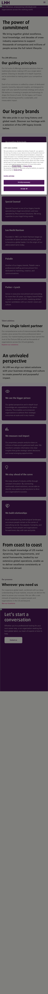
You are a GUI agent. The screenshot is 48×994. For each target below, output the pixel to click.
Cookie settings (9, 176)
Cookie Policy (16, 166)
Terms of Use (18, 170)
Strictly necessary (24, 182)
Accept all (24, 189)
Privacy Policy (27, 166)
